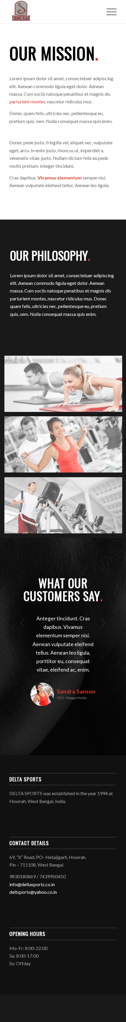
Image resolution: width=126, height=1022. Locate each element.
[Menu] (109, 11)
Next (103, 622)
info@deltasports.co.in (32, 884)
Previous (22, 622)
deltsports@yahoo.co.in (33, 892)
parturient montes (27, 101)
